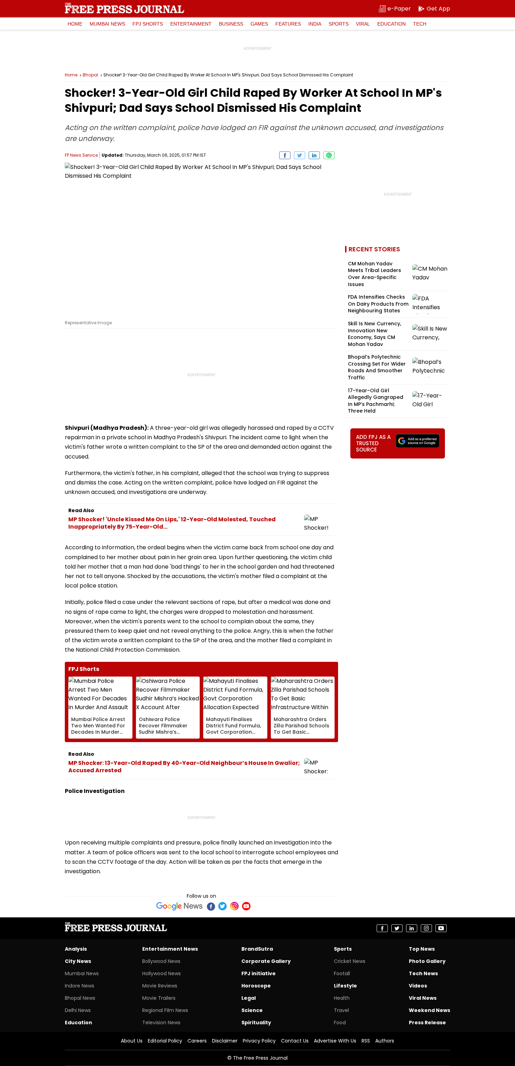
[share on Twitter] (299, 155)
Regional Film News (165, 1010)
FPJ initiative (258, 973)
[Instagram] (234, 906)
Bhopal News (80, 998)
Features (288, 24)
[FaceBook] (210, 906)
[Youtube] (246, 906)
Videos (418, 985)
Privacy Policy (259, 1040)
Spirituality (256, 1022)
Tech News (423, 973)
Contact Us (295, 1040)
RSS (366, 1040)
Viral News (423, 998)
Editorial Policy (165, 1040)
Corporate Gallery (266, 961)
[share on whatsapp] (329, 155)
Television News (161, 1022)
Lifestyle (345, 985)
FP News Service (81, 155)
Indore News (79, 985)
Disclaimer (225, 1040)
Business (231, 24)
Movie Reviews (159, 985)
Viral (363, 24)
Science (252, 1010)
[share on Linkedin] (314, 155)
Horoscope (256, 985)
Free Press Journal (124, 8)
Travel (341, 1010)
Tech (419, 24)
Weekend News (429, 1010)
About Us (132, 1040)
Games (259, 24)
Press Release (427, 1022)
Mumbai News (107, 24)
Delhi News (78, 1010)
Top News (422, 948)
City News (78, 961)
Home (75, 24)
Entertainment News (170, 948)
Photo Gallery (427, 961)
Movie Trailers (159, 998)
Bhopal (90, 75)
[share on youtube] (441, 928)
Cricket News (349, 961)
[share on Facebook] (284, 155)
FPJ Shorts (147, 24)
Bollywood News (161, 961)
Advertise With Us (335, 1040)
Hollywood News (161, 973)
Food (340, 1022)
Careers (197, 1040)
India (314, 24)
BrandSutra (257, 948)
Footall (342, 973)
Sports (339, 24)
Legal (248, 998)
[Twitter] (222, 906)
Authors (384, 1040)
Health (342, 998)
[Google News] (179, 906)
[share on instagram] (426, 928)
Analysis (76, 948)
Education (391, 24)
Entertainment (191, 24)
